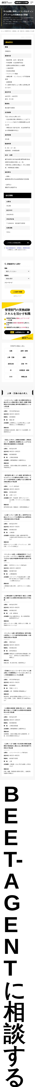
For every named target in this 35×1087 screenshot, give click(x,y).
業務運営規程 (26, 248)
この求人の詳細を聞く (13, 242)
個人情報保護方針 (11, 248)
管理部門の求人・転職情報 (10, 31)
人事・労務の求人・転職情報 (23, 31)
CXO (10, 376)
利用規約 (19, 248)
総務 (24, 357)
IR (10, 370)
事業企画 (24, 376)
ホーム (2, 31)
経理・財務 (24, 351)
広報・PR (24, 364)
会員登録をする (18, 332)
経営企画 (11, 364)
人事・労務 (10, 357)
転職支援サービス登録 (21, 2)
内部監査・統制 (24, 370)
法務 (10, 351)
